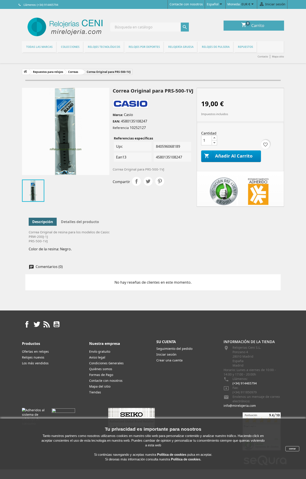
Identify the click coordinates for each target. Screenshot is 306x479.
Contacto (263, 56)
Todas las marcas (39, 47)
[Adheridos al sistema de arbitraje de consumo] (33, 416)
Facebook (26, 324)
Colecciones (70, 47)
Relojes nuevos (33, 357)
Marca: (118, 115)
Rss (46, 324)
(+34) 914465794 (245, 383)
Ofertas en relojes (35, 351)
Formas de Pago (101, 375)
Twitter (36, 324)
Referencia (121, 128)
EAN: (116, 121)
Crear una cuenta (169, 360)
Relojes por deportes (144, 47)
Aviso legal (97, 357)
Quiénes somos (100, 369)
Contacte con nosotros (186, 4)
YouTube (56, 324)
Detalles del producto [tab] (80, 221)
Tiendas (95, 392)
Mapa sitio (278, 56)
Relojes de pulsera (216, 47)
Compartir (136, 181)
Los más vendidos (35, 363)
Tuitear (148, 181)
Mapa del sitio (99, 386)
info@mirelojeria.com (240, 405)
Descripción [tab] (42, 221)
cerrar (292, 448)
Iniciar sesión (166, 354)
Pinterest (159, 181)
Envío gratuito (99, 351)
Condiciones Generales (106, 363)
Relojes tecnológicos (104, 47)
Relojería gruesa (181, 47)
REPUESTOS (245, 47)
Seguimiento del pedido (174, 348)
